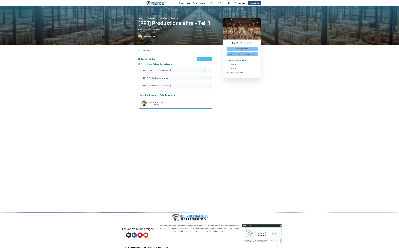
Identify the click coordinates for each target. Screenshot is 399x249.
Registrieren (254, 3)
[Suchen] (229, 3)
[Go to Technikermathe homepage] (156, 2)
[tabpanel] (175, 50)
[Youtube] (140, 235)
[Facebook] (134, 235)
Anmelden (242, 3)
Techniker (174, 18)
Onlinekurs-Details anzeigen (149, 29)
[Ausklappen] (141, 70)
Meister (152, 18)
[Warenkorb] (235, 3)
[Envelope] (145, 235)
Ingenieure (143, 18)
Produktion (163, 18)
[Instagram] (128, 235)
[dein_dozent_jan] (144, 103)
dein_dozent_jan (156, 102)
